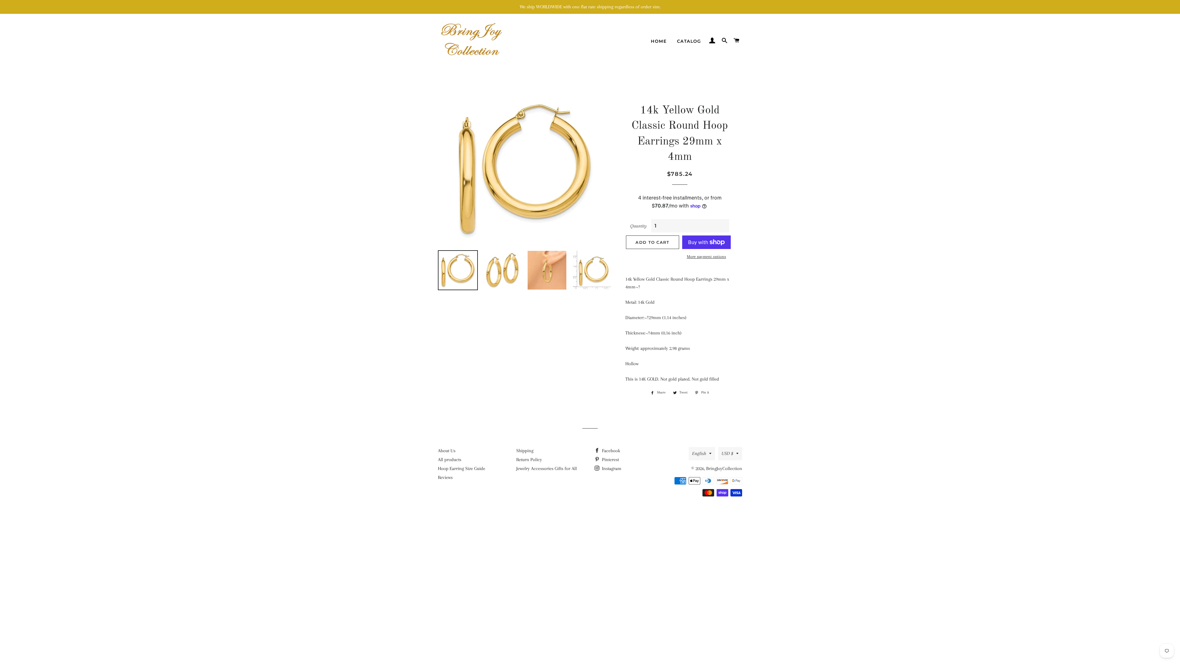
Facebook (610, 450)
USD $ (727, 453)
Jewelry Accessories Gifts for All (546, 468)
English (699, 453)
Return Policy (529, 459)
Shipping (524, 450)
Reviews (445, 477)
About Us (446, 450)
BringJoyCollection (724, 468)
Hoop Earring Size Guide (461, 468)
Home (659, 41)
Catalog (689, 41)
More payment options (706, 256)
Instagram (611, 468)
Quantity (638, 226)
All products (449, 459)
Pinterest (610, 459)
